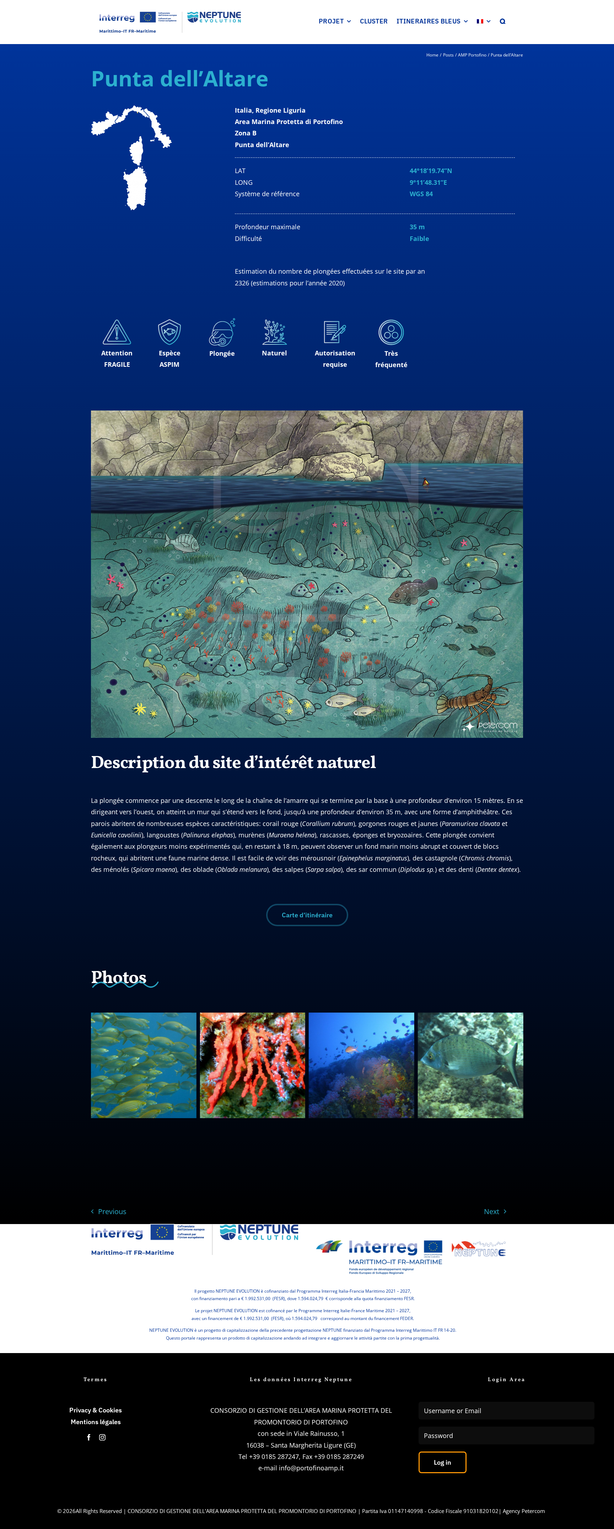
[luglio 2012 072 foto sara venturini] (143, 1065)
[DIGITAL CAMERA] (361, 1065)
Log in (442, 1462)
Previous (112, 1211)
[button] (503, 21)
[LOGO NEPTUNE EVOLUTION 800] (195, 1226)
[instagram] (102, 1437)
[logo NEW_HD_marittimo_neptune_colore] (411, 1234)
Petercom (533, 1510)
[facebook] (89, 1437)
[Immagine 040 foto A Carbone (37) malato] (470, 1065)
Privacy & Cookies (95, 1410)
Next (491, 1211)
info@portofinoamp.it (311, 1468)
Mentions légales (96, 1422)
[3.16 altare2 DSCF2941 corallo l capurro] (252, 1065)
